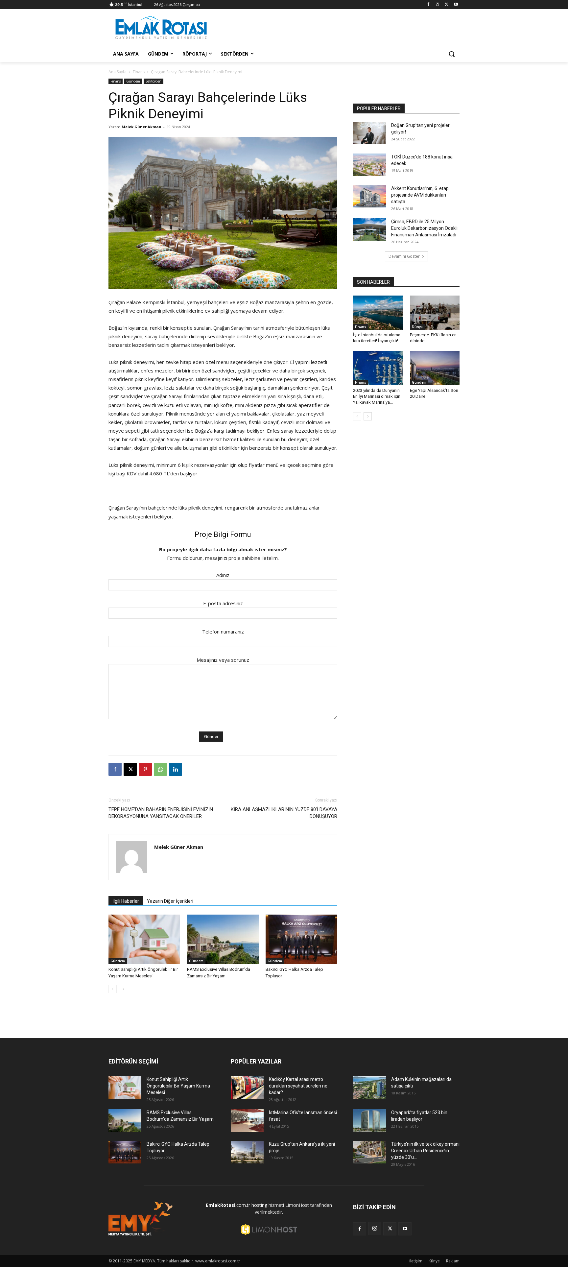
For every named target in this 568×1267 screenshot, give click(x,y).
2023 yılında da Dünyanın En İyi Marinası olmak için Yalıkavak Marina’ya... (376, 396)
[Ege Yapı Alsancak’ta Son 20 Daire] (435, 368)
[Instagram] (437, 5)
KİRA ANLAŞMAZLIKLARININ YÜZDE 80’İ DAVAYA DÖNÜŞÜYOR (284, 812)
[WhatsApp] (160, 769)
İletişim (415, 1261)
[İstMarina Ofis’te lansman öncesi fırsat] (247, 1120)
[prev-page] (112, 989)
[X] (446, 5)
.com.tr (228, 1205)
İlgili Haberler (125, 901)
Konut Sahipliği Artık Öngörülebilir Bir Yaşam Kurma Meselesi (178, 1086)
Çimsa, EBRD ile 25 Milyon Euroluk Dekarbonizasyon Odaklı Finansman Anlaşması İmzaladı (424, 228)
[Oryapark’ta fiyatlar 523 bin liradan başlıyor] (369, 1120)
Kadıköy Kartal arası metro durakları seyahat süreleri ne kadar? (298, 1086)
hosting (259, 1205)
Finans (139, 72)
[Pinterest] (145, 769)
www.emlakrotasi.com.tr (217, 1261)
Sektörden (153, 81)
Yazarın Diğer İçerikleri (170, 901)
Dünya (417, 326)
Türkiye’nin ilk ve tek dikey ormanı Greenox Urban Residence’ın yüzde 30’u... (425, 1150)
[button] (452, 54)
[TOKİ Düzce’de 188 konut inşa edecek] (369, 165)
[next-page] (123, 989)
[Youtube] (456, 5)
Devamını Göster (404, 256)
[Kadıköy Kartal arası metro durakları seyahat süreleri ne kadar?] (247, 1087)
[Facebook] (428, 5)
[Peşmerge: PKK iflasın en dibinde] (435, 313)
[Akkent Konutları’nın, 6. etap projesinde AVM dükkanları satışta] (369, 196)
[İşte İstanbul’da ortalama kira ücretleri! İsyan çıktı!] (378, 313)
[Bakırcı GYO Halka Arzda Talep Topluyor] (301, 939)
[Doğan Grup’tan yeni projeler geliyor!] (369, 133)
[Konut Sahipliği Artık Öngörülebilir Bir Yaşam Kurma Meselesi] (144, 939)
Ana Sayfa (117, 72)
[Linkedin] (175, 769)
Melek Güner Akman (141, 126)
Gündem (133, 81)
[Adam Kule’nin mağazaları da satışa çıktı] (369, 1087)
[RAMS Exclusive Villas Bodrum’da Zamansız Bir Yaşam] (223, 939)
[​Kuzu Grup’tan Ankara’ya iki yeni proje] (247, 1152)
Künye (434, 1261)
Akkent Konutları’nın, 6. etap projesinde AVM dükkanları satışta (420, 195)
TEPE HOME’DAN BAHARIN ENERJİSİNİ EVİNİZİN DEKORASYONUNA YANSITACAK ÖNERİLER (160, 812)
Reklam (453, 1261)
